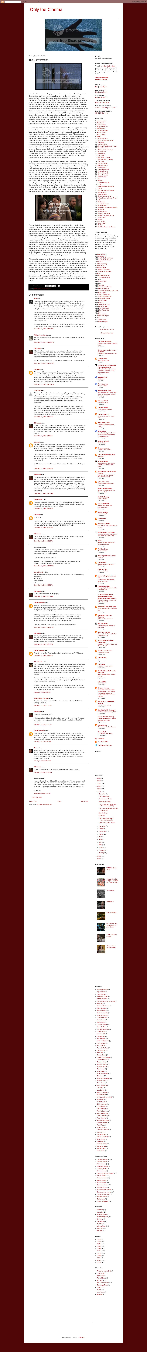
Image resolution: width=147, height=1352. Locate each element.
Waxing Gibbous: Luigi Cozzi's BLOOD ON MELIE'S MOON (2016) (106, 464)
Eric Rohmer (101, 1038)
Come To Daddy (103, 175)
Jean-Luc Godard (102, 1073)
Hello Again (101, 456)
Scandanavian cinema (104, 1192)
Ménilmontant (101, 128)
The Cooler (101, 664)
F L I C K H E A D (103, 742)
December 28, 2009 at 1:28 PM (43, 417)
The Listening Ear (103, 414)
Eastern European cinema (105, 1173)
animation (100, 1212)
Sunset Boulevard (103, 169)
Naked (99, 136)
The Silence (101, 154)
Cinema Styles (102, 732)
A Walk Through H (103, 182)
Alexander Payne (103, 316)
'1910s (99, 1239)
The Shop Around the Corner (107, 227)
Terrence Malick (104, 308)
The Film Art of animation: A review (107, 353)
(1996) (102, 281)
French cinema (101, 1175)
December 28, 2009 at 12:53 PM (44, 384)
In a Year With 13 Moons (105, 159)
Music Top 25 (103, 87)
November (102, 826)
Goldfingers (101, 379)
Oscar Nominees (102, 550)
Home (59, 801)
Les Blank (100, 1087)
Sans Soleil (100, 123)
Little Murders (102, 192)
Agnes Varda (101, 992)
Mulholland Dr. (101, 125)
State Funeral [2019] (103, 360)
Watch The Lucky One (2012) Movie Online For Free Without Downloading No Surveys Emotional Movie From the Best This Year (106, 693)
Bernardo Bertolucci (103, 1006)
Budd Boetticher (102, 1008)
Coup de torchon (103, 171)
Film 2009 (106, 102)
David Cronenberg (103, 1029)
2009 (99, 791)
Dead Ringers (102, 167)
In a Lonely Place (102, 138)
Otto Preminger (101, 1109)
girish (99, 540)
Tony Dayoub (38, 499)
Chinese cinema (102, 1168)
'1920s (99, 1241)
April (100, 845)
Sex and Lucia (102, 194)
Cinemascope (102, 358)
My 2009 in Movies (104, 801)
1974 (39, 288)
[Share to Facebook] (52, 286)
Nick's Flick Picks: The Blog (107, 607)
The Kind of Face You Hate (106, 454)
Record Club (101, 1278)
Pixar (98, 273)
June (100, 839)
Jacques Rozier (102, 1066)
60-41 (97, 113)
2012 (99, 783)
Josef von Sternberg (103, 1078)
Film (96, 87)
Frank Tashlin (101, 1050)
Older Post (84, 801)
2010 (99, 789)
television (100, 1294)
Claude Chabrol (102, 1024)
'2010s (99, 1262)
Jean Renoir (101, 1069)
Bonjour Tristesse (102, 127)
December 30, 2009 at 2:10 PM (43, 644)
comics (99, 1287)
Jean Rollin (100, 1071)
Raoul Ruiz (100, 1125)
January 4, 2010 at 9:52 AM (42, 761)
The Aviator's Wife (102, 130)
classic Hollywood (102, 1201)
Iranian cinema (101, 1180)
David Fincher (101, 254)
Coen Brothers (101, 1027)
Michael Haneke (103, 321)
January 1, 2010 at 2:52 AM (42, 692)
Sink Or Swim (101, 134)
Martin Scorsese (102, 1092)
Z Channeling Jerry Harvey (105, 733)
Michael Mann (101, 267)
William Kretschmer (40, 335)
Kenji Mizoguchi (102, 1085)
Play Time (101, 161)
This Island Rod (103, 401)
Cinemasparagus (103, 448)
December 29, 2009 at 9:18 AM (43, 541)
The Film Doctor (103, 407)
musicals (100, 1224)
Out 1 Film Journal (104, 632)
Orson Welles (101, 1106)
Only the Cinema (45, 9)
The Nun (100, 557)
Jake (35, 298)
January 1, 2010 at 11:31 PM (43, 724)
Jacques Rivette (102, 1064)
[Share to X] (50, 286)
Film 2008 (98, 102)
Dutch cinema (101, 1171)
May (100, 842)
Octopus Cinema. (103, 688)
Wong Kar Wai (102, 306)
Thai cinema (101, 1199)
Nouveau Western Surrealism (106, 564)
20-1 (106, 113)
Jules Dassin (101, 1083)
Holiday (100, 181)
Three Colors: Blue (103, 173)
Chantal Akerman (102, 1015)
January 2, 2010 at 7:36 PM (42, 742)
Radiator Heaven (103, 441)
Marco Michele (38, 572)
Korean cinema (102, 1187)
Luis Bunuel (101, 1090)
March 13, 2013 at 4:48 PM (42, 793)
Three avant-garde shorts (106, 822)
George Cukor (101, 1055)
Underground (102, 152)
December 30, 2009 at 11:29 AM (44, 627)
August (101, 834)
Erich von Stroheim (103, 1041)
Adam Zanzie (38, 662)
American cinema (46, 288)
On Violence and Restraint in (111, 925)
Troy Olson (37, 390)
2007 (99, 859)
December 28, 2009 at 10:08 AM (44, 329)
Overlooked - (105, 258)
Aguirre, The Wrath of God (106, 215)
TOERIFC (100, 1280)
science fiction (101, 1226)
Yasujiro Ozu (101, 1151)
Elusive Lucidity (103, 512)
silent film (100, 1228)
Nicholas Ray (101, 1102)
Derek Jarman (101, 1031)
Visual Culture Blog (104, 586)
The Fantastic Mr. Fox (105, 799)
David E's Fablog (103, 497)
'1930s (99, 1244)
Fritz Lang (100, 1052)
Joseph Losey (101, 1080)
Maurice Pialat (101, 1094)
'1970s (36, 288)
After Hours (101, 221)
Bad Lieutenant (103, 813)
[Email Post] (58, 286)
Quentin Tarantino (104, 269)
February (102, 850)
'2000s (99, 1260)
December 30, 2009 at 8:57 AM (43, 596)
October (101, 829)
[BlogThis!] (48, 286)
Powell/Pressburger (103, 1120)
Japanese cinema (102, 1185)
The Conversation (104, 796)
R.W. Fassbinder (102, 1123)
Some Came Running (105, 488)
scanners (101, 738)
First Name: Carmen (104, 157)
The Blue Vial (102, 657)
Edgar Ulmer (101, 1036)
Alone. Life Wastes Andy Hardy (107, 146)
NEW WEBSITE (102, 683)
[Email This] (46, 286)
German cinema (102, 1178)
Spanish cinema (102, 1196)
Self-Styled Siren (103, 503)
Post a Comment (37, 797)
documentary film (102, 1217)
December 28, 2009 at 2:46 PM (43, 468)
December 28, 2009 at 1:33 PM (43, 436)
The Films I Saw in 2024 (104, 449)
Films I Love (101, 1273)
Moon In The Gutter (104, 422)
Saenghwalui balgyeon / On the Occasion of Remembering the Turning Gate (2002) (106, 434)
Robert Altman (101, 1127)
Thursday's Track (102, 1285)
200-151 (98, 108)
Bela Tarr (100, 1003)
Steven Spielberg (102, 1137)
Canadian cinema (102, 1166)
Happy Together (111, 912)
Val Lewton (100, 1141)
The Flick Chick (103, 549)
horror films (100, 1221)
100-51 (110, 108)
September (102, 831)
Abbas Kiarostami (102, 989)
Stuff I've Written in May (104, 705)
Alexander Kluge (102, 996)
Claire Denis (101, 1022)
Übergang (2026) (102, 385)
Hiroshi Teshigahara (103, 1057)
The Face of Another (104, 213)
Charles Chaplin (102, 1017)
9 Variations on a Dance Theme (107, 198)
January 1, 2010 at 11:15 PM (43, 705)
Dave (35, 748)
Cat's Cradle (101, 217)
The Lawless (110, 890)
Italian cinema (101, 1182)
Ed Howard (37, 348)
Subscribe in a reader (107, 330)
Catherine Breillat (102, 1013)
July (100, 837)
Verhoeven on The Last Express (107, 727)
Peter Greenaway (102, 1116)
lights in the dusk (103, 482)
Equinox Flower (102, 144)
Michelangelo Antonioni (104, 1097)
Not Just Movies (103, 624)
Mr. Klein (100, 225)
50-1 (114, 108)
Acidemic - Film (103, 461)
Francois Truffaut (102, 1048)
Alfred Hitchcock (102, 999)
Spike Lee (100, 1132)
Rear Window (102, 206)
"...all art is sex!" (102, 514)
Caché (100, 188)
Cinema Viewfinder (104, 524)
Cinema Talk (102, 431)
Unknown (37, 369)
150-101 (104, 108)
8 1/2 (99, 184)
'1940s (99, 1246)
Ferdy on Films (102, 569)
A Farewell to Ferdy (103, 571)
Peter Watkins (101, 1118)
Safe (99, 200)
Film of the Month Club (104, 1271)
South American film (103, 1194)
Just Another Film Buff (41, 698)
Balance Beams (102, 165)
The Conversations (103, 1283)
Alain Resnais (101, 994)
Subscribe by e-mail (107, 333)
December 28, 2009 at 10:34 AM (44, 342)
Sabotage (102, 815)
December (102, 794)
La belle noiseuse (103, 204)
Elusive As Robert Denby (106, 717)
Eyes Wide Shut (102, 148)
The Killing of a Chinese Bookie (107, 207)
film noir (99, 1219)
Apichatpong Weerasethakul (106, 1001)
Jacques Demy (101, 1062)
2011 (99, 786)
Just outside (102, 519)
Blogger (81, 1337)
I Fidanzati (101, 142)
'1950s (99, 1248)
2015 (99, 778)
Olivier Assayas (102, 1104)
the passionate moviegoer (106, 532)
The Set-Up (101, 202)
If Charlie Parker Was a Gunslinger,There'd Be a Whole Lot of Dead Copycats (107, 596)
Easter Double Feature (105, 287)
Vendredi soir (102, 177)
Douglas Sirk (101, 1034)
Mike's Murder (102, 443)
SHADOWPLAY (103, 377)
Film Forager (102, 681)
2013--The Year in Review (105, 618)
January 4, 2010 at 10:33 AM (43, 772)
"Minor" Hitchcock (103, 289)
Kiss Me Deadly (102, 163)
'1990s (99, 1258)
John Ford (100, 1076)
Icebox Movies (102, 725)
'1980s (99, 1255)
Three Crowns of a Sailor (105, 140)
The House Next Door (105, 745)
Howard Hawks (102, 1060)
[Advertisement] (106, 970)
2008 (99, 856)
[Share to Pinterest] (54, 286)
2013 (99, 781)
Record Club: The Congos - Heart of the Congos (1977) (112, 880)
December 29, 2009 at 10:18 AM (44, 566)
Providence (110, 901)
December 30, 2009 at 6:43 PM (43, 656)
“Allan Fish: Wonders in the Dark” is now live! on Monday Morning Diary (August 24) (107, 394)
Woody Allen (101, 1148)
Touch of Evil (102, 223)
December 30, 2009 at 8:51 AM (43, 585)
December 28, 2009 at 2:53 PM (43, 493)
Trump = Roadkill (102, 498)
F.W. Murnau (101, 1045)
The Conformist (102, 211)
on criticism (100, 1292)
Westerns (100, 1210)
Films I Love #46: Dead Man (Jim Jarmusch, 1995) (107, 805)
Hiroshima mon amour (105, 196)
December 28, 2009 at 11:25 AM (44, 363)
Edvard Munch (101, 132)
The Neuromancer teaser (105, 409)
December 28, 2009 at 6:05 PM (43, 508)
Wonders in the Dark (104, 390)
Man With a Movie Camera (106, 190)
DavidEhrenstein (39, 602)
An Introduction (101, 121)
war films (100, 1231)
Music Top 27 (103, 97)
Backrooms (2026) (103, 402)
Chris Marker (101, 1020)
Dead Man (101, 209)
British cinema (101, 1164)
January (101, 853)
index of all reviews (109, 66)
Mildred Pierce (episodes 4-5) (111, 946)
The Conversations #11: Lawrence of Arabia (106, 819)
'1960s (99, 1251)
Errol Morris (101, 266)
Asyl (99, 179)
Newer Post (33, 801)
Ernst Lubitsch (101, 1043)
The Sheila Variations (104, 341)
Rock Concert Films (104, 295)
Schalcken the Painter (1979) (106, 483)
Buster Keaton (101, 1010)
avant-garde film (102, 1214)
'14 (98, 659)
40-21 (102, 113)
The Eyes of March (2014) (105, 666)
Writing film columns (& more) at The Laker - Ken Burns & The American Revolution (106, 370)
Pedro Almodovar (102, 1113)
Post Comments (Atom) (44, 804)
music (99, 1290)
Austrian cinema (102, 1161)
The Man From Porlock (105, 651)
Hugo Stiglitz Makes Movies (107, 556)
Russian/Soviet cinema (104, 1189)
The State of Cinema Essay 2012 (107, 711)
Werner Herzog (102, 264)
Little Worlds (102, 562)
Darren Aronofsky (104, 298)
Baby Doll (101, 156)
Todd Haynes (102, 293)
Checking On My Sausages (106, 710)
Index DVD (100, 1276)
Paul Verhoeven (102, 1111)
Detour (100, 219)
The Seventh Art (103, 384)
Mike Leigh (100, 1099)
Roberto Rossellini (103, 1130)
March (101, 847)
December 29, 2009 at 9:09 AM (43, 528)
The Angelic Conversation (106, 186)
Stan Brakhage (101, 1134)
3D (99, 318)
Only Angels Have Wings (105, 150)
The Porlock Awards (103, 652)
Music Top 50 (103, 92)
